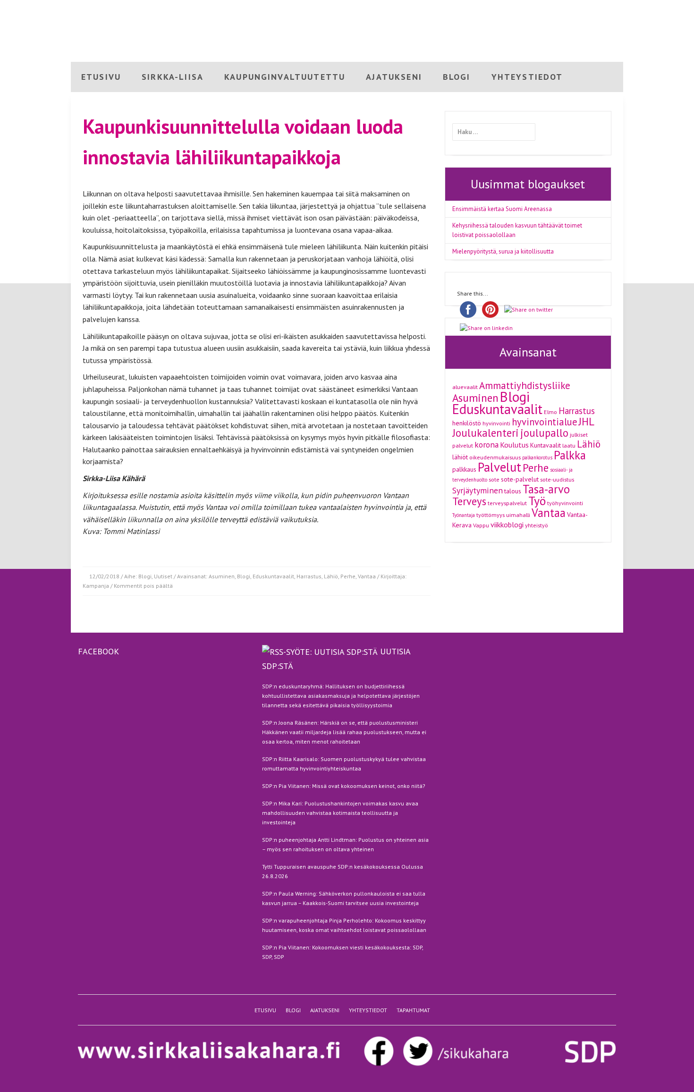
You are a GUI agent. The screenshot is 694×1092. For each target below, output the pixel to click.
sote (494, 479)
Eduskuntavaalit (273, 576)
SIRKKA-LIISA (172, 76)
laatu (569, 445)
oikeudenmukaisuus (495, 457)
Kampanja (96, 585)
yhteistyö (536, 525)
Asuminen (222, 576)
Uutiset (163, 576)
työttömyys (490, 514)
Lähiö (331, 576)
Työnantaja (463, 515)
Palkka (570, 455)
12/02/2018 (104, 576)
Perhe (347, 576)
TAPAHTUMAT (413, 1010)
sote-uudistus (557, 479)
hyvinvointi (496, 423)
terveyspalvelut (507, 503)
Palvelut (499, 467)
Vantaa (367, 576)
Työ (537, 500)
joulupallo (544, 433)
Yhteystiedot (604, 8)
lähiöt (460, 457)
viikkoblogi (507, 524)
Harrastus (309, 576)
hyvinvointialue (544, 421)
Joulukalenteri (485, 433)
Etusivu (508, 8)
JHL (586, 421)
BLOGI (457, 76)
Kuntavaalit (545, 445)
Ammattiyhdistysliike (524, 385)
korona (486, 444)
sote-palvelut (520, 479)
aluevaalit (465, 386)
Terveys (469, 501)
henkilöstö (466, 423)
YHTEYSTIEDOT (527, 76)
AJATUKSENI (394, 76)
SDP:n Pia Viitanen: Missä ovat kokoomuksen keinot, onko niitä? (343, 785)
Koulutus (514, 444)
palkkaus (464, 469)
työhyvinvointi (565, 503)
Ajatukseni (563, 8)
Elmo (550, 411)
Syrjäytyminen (477, 490)
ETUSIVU (101, 76)
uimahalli (518, 514)
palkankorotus (537, 457)
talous (512, 491)
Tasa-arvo (546, 489)
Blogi (534, 8)
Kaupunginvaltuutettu (284, 76)
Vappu (481, 525)
